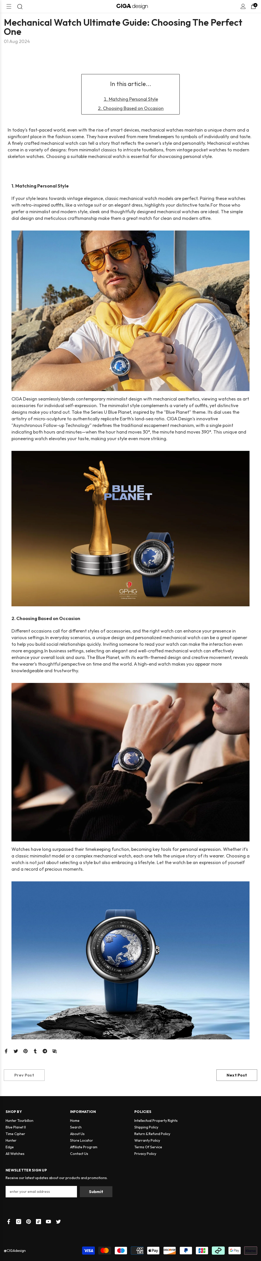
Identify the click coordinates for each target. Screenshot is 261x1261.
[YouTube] (48, 1222)
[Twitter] (16, 1050)
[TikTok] (38, 1222)
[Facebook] (6, 1050)
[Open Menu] (9, 6)
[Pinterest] (25, 1050)
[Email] (54, 1050)
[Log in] (243, 6)
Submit (96, 1191)
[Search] (19, 6)
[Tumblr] (35, 1050)
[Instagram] (19, 1222)
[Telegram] (45, 1050)
